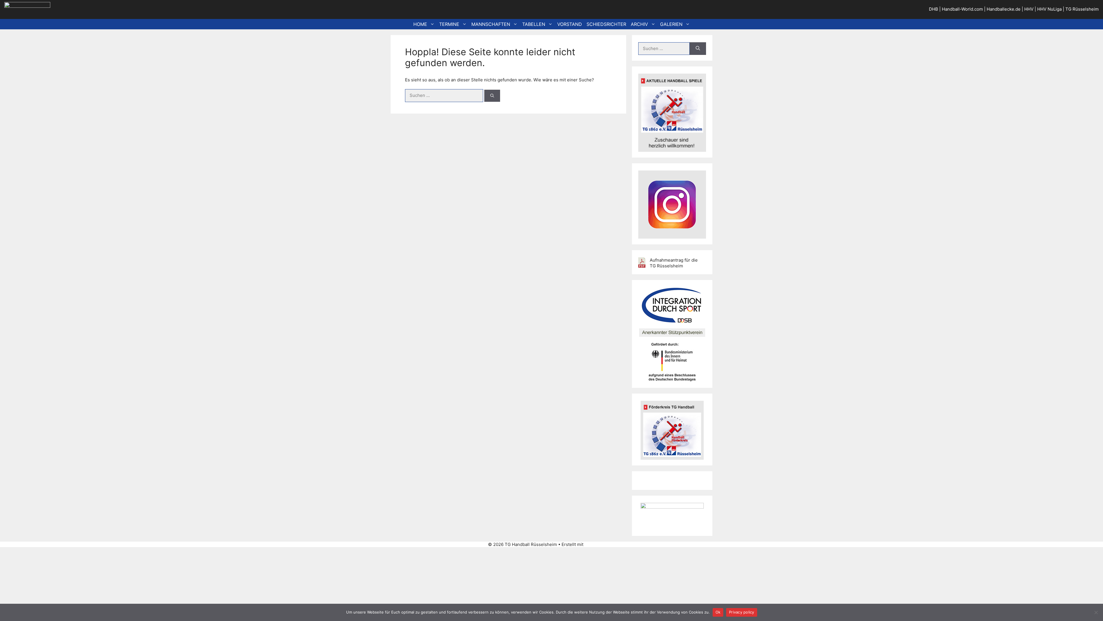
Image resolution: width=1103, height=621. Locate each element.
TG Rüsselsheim (1082, 9)
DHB (933, 9)
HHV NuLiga (1049, 9)
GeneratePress (600, 544)
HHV (1028, 9)
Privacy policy (741, 612)
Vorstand (569, 24)
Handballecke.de (1004, 9)
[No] (1096, 612)
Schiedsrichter (606, 24)
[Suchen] (492, 96)
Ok (718, 612)
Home (420, 24)
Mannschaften (490, 24)
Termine (449, 24)
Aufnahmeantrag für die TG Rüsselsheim (674, 263)
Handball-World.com (962, 9)
